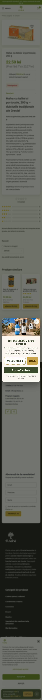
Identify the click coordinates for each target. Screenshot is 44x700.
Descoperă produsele (21, 370)
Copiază (32, 361)
